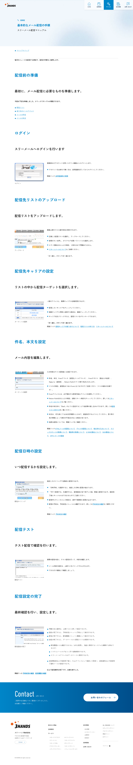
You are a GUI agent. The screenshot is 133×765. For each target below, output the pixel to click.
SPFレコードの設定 (57, 436)
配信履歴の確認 (40, 673)
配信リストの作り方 (88, 326)
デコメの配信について (84, 429)
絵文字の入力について (101, 429)
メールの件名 (21, 114)
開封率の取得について (76, 432)
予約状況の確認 (98, 504)
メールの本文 (21, 118)
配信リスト (20, 107)
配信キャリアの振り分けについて (67, 326)
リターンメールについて (57, 249)
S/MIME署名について (93, 432)
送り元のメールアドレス (25, 111)
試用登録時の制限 (61, 176)
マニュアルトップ (23, 50)
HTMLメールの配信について (65, 429)
